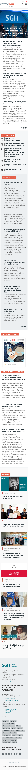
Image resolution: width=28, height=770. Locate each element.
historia (14, 742)
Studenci (6, 550)
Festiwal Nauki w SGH (13, 170)
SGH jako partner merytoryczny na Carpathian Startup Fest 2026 (13, 430)
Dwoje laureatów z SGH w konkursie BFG (13, 310)
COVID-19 (13, 721)
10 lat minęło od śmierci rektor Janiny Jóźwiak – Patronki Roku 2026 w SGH (13, 647)
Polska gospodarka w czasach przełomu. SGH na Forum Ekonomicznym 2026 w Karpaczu (14, 32)
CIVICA (18, 726)
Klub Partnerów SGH (8, 723)
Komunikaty (9, 178)
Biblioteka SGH (20, 730)
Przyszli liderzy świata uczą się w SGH (14, 103)
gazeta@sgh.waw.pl (11, 681)
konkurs (19, 728)
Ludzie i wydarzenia (9, 493)
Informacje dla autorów (11, 700)
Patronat (7, 712)
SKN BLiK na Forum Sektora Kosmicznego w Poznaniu (12, 405)
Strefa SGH (6, 740)
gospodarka (18, 738)
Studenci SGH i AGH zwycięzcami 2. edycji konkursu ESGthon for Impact (14, 262)
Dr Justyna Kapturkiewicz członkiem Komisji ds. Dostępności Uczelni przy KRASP (13, 289)
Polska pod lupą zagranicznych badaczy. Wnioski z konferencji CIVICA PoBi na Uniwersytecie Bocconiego (13, 616)
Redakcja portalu (10, 699)
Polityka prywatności (14, 762)
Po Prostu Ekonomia (8, 726)
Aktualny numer (10, 334)
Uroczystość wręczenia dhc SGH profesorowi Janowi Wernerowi (14, 525)
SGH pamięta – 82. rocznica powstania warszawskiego (12, 585)
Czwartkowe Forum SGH (10, 733)
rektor (14, 735)
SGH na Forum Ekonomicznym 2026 (12, 139)
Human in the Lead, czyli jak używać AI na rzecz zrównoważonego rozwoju (12, 43)
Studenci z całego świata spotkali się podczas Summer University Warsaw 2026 (13, 555)
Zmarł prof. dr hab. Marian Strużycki (13, 183)
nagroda (20, 735)
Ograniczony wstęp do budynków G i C (13, 160)
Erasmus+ (14, 740)
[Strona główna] (7, 4)
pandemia (6, 721)
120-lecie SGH (7, 735)
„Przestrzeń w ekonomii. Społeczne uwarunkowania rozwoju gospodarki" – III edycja (13, 377)
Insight (13, 728)
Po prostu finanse (8, 738)
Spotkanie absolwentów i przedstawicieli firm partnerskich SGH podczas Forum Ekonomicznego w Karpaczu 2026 (14, 152)
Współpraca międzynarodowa (12, 548)
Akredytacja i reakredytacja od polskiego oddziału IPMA (14, 230)
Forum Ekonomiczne (9, 26)
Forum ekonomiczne (8, 730)
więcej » (24, 128)
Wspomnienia (8, 642)
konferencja (6, 728)
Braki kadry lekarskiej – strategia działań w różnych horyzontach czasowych (14, 75)
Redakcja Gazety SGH (11, 709)
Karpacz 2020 (6, 742)
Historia (6, 581)
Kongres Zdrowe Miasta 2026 (15, 165)
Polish (22, 2)
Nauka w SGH (8, 609)
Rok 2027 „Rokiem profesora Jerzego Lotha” (13, 497)
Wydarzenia (8, 135)
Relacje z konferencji (12, 372)
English (26, 2)
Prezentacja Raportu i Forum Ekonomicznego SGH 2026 (15, 144)
